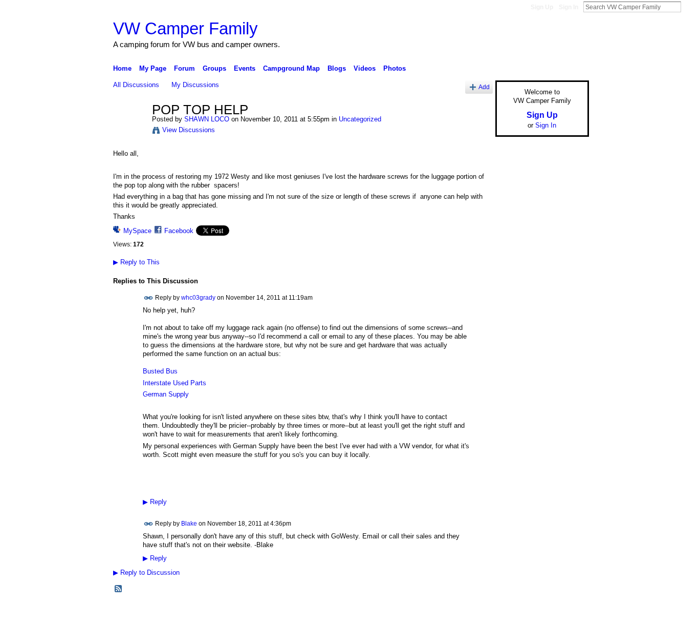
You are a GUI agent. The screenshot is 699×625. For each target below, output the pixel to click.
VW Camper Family (185, 28)
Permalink (149, 298)
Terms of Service (566, 612)
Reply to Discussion (146, 572)
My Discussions (195, 85)
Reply (155, 502)
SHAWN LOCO (206, 119)
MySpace (137, 231)
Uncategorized (360, 119)
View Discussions (188, 130)
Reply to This (136, 262)
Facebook (178, 231)
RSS (118, 589)
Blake (189, 523)
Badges (473, 612)
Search (689, 6)
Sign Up (542, 7)
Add (484, 87)
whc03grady (198, 297)
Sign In (568, 7)
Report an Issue (513, 612)
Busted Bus (160, 371)
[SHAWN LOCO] (129, 132)
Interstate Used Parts (174, 383)
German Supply (166, 394)
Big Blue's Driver (190, 612)
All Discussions (136, 85)
